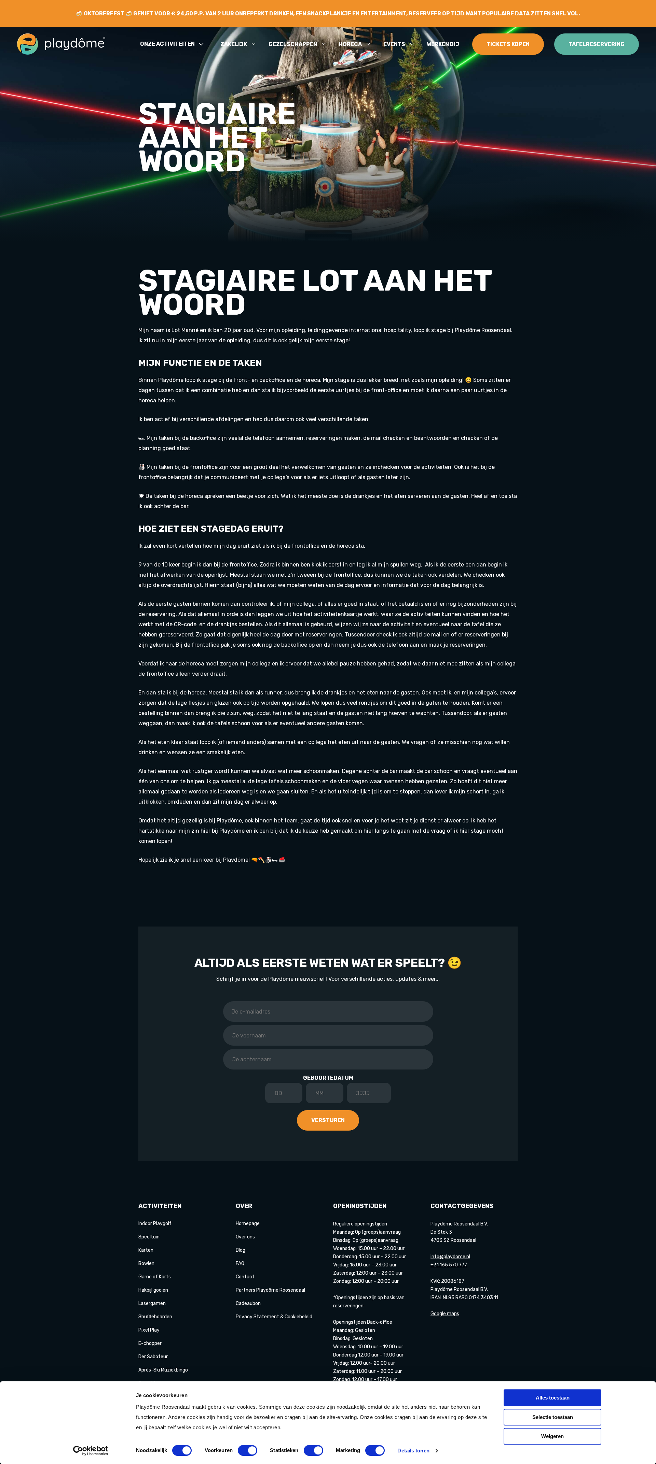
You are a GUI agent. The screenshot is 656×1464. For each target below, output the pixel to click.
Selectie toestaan (552, 1417)
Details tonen (413, 1450)
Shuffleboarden (155, 1317)
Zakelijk (233, 44)
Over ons (245, 1237)
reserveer (425, 13)
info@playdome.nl (450, 1257)
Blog (240, 1250)
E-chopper (150, 1343)
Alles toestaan (553, 1398)
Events (394, 44)
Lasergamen (152, 1303)
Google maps (444, 1314)
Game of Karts (154, 1277)
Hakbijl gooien (153, 1290)
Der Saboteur (153, 1357)
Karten (145, 1250)
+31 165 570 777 (448, 1265)
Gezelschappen (293, 44)
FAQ (240, 1263)
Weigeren (552, 1436)
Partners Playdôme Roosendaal (270, 1290)
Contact (245, 1277)
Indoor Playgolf (155, 1223)
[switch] (247, 1450)
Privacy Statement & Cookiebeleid (274, 1317)
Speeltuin (149, 1237)
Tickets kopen (508, 44)
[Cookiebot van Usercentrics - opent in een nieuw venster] (91, 1451)
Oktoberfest (104, 13)
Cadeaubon (248, 1303)
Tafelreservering (597, 44)
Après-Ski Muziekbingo (163, 1370)
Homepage (248, 1223)
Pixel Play (149, 1330)
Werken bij (443, 44)
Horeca (350, 44)
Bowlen (146, 1263)
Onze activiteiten (167, 44)
